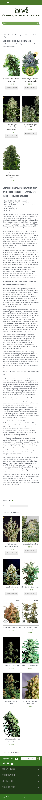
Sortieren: (6, 506)
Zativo (11, 797)
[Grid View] (12, 500)
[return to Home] (5, 35)
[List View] (9, 500)
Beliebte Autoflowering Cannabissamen (19, 35)
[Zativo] (21, 8)
